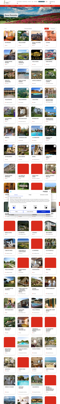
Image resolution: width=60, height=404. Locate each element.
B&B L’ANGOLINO (23, 118)
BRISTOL (7, 137)
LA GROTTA (21, 232)
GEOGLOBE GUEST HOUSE (50, 310)
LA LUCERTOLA (49, 250)
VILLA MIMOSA (36, 309)
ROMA (33, 156)
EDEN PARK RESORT (21, 310)
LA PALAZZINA (8, 156)
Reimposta (53, 28)
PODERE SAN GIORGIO (49, 138)
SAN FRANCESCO (9, 309)
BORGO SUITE (8, 232)
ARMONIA (7, 369)
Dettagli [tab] (30, 194)
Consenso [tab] (16, 194)
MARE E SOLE (22, 369)
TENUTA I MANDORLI (8, 81)
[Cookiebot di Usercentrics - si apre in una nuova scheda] (43, 191)
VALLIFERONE (8, 99)
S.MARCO (34, 232)
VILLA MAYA (35, 61)
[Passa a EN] (17, 3)
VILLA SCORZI (22, 42)
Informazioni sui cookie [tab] (44, 194)
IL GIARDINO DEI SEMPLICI (9, 289)
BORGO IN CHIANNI (34, 214)
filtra (47, 28)
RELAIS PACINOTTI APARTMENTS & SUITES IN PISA (50, 388)
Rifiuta (16, 211)
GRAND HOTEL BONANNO (8, 176)
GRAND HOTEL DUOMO (8, 62)
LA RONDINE (35, 250)
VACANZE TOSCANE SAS (22, 329)
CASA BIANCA (35, 387)
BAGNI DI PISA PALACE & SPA (49, 100)
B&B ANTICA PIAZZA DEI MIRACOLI (8, 350)
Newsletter (36, 1)
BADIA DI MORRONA (21, 62)
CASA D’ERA (35, 99)
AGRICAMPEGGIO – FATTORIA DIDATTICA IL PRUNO (23, 290)
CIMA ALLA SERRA (49, 157)
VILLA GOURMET (9, 269)
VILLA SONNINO (23, 99)
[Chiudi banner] (49, 191)
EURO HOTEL (49, 61)
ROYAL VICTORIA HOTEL (36, 43)
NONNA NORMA (36, 349)
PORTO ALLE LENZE (35, 176)
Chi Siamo (29, 1)
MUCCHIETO (49, 232)
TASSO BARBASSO (50, 288)
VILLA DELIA (49, 349)
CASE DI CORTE (8, 250)
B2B (46, 1)
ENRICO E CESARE (9, 387)
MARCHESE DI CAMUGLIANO (22, 251)
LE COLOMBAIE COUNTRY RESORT (49, 330)
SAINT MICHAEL (50, 369)
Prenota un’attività (41, 1)
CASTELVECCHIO (23, 137)
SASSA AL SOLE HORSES (22, 81)
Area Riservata (24, 1)
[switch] (24, 208)
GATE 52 (7, 194)
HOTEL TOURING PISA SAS (50, 176)
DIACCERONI (22, 156)
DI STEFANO (8, 42)
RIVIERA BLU (35, 118)
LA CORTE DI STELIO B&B (22, 176)
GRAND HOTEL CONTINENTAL (49, 119)
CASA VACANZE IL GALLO (23, 349)
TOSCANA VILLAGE (21, 387)
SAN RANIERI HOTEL (8, 119)
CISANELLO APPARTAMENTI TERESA (36, 330)
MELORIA (48, 269)
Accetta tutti (43, 211)
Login (32, 1)
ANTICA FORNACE (36, 80)
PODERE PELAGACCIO (35, 289)
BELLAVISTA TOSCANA (8, 329)
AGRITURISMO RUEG (22, 270)
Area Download (19, 1)
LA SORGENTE (35, 137)
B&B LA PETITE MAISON (49, 214)
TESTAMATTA (35, 269)
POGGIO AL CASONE (48, 81)
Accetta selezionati (30, 211)
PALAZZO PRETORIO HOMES (9, 214)
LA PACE (48, 42)
